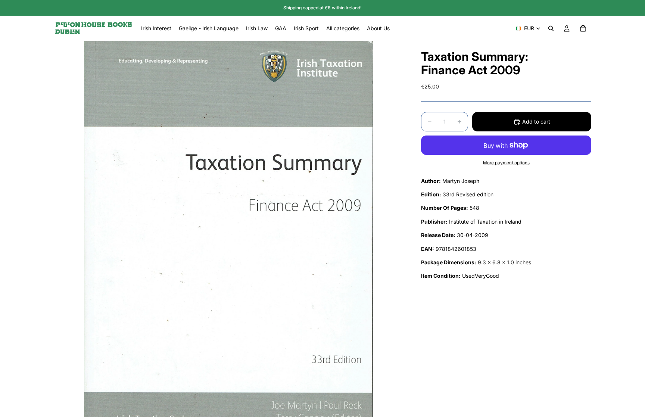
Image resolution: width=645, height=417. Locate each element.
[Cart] (583, 28)
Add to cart (536, 121)
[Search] (551, 28)
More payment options (506, 162)
